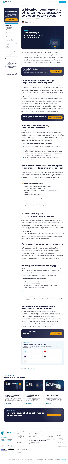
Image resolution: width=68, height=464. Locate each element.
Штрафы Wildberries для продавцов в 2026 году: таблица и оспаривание (12, 73)
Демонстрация (6, 452)
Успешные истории (51, 439)
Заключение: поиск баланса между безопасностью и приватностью (12, 53)
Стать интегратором (61, 442)
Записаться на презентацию (11, 20)
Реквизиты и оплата (61, 436)
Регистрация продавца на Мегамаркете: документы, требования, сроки (32, 395)
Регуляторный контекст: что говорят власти (12, 47)
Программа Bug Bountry (62, 446)
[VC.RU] (8, 446)
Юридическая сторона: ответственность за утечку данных (11, 43)
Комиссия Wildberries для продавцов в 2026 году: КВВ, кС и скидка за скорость (12, 62)
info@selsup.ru (4, 437)
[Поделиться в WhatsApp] (31, 369)
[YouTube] (2, 446)
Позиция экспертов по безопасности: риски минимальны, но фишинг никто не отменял (11, 38)
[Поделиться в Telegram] (28, 369)
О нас (58, 433)
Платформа (15, 1)
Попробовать (62, 1)
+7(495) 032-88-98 (51, 1)
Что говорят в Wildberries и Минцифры (11, 49)
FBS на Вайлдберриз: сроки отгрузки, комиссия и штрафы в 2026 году (12, 68)
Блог (23, 1)
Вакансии (59, 441)
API (47, 440)
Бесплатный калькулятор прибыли (51, 434)
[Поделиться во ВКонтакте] (34, 369)
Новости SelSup (50, 436)
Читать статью (8, 403)
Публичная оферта (61, 439)
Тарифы (20, 1)
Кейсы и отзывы (32, 1)
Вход (57, 1)
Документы (59, 438)
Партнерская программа (59, 444)
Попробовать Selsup (56, 71)
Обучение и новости (51, 437)
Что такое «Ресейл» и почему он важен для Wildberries (10, 34)
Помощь (26, 1)
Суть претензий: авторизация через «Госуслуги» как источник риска (11, 29)
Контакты (59, 435)
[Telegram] (5, 446)
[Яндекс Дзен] (11, 446)
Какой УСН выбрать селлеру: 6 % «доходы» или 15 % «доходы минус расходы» (13, 395)
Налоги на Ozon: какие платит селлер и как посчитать (53, 394)
